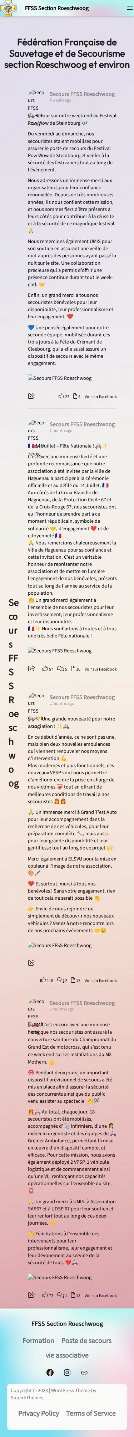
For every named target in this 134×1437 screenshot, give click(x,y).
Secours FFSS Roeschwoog (14, 693)
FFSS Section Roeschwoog (57, 8)
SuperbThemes (27, 1397)
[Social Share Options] (32, 397)
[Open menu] (129, 8)
